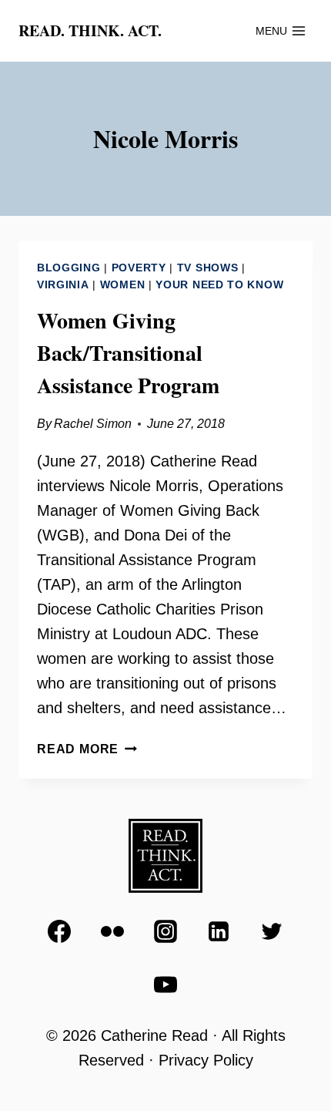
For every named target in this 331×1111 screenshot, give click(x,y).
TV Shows (208, 267)
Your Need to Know (219, 284)
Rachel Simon (93, 423)
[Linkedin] (219, 931)
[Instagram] (165, 931)
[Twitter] (272, 931)
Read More (87, 749)
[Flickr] (112, 931)
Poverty (139, 267)
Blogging (69, 267)
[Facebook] (59, 931)
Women (122, 284)
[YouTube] (165, 984)
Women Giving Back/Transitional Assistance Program (128, 353)
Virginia (63, 284)
